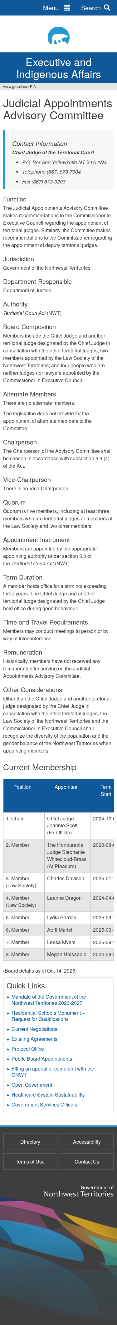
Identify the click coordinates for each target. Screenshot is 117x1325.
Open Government (32, 1084)
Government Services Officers (44, 1104)
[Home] (58, 35)
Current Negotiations (34, 1028)
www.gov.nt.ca (15, 86)
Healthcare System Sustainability (48, 1094)
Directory (30, 1141)
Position (22, 786)
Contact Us (87, 1161)
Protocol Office (28, 1048)
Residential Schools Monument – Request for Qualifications (48, 1015)
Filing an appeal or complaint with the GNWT (53, 1071)
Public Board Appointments (42, 1058)
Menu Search (72, 7)
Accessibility (87, 1141)
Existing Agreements (34, 1038)
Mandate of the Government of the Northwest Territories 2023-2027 (49, 999)
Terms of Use (30, 1161)
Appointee (66, 786)
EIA (33, 86)
